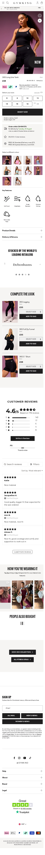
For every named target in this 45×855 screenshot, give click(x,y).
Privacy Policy (9, 734)
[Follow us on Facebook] (13, 758)
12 (37, 96)
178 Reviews (39, 78)
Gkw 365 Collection (20, 649)
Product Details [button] (8, 228)
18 (27, 102)
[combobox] (30, 468)
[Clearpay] (9, 84)
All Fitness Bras (20, 656)
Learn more (25, 86)
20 (37, 102)
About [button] (4, 778)
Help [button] (3, 771)
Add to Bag (30, 314)
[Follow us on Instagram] (18, 758)
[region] (21, 416)
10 (27, 96)
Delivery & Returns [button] (9, 235)
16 (17, 102)
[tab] (16, 65)
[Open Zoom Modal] (38, 21)
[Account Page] (36, 3)
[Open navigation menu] (2, 3)
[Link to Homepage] (22, 3)
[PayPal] (15, 84)
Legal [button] (4, 790)
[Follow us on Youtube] (24, 758)
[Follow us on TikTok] (29, 758)
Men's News (31, 715)
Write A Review (22, 436)
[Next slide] (42, 8)
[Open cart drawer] (40, 3)
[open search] (7, 3)
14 (6, 102)
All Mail (10, 715)
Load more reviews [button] (21, 550)
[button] (38, 15)
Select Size (22, 110)
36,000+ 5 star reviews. (16, 134)
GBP (22, 824)
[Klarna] (4, 84)
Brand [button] (4, 784)
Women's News (22, 721)
